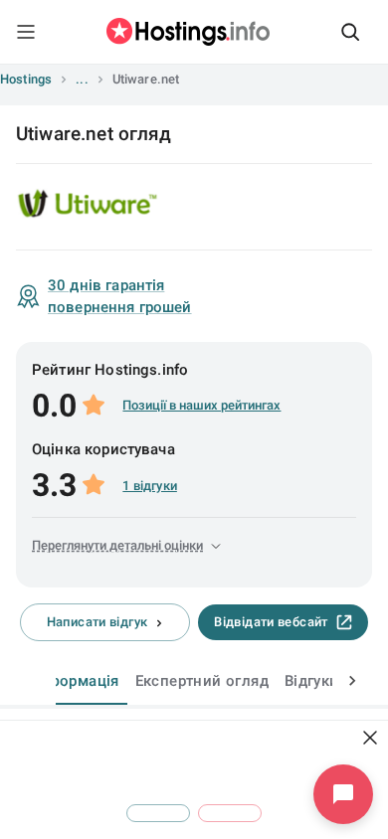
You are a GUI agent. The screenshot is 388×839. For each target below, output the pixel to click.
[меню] (26, 32)
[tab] (77, 681)
